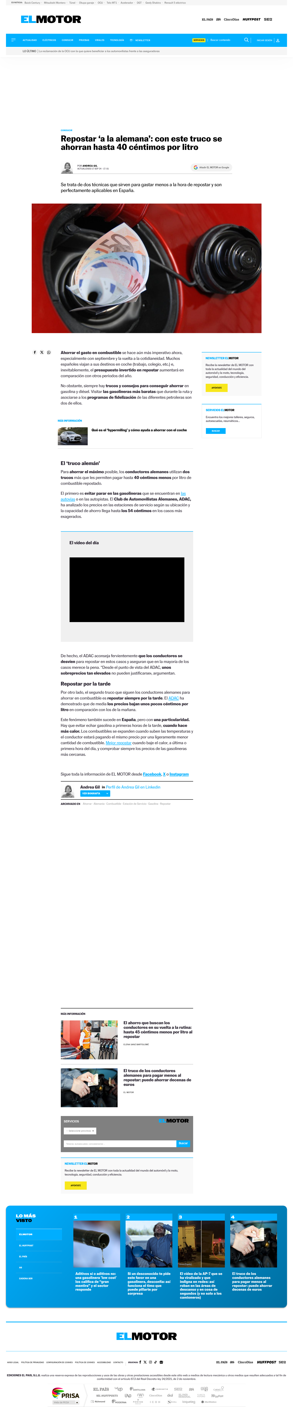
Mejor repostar (118, 742)
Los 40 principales (120, 1389)
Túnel (72, 2)
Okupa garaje (86, 2)
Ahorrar (87, 803)
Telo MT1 (112, 2)
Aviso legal (13, 1362)
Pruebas (84, 40)
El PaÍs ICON (155, 1401)
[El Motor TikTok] (155, 1362)
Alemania (98, 803)
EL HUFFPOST (26, 1245)
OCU (100, 2)
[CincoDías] (231, 20)
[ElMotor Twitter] (145, 1362)
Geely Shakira (153, 2)
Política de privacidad (32, 1362)
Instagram (179, 774)
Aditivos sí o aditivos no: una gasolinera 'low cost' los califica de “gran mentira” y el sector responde (96, 1282)
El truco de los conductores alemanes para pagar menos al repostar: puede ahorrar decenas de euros (157, 1077)
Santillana (139, 1389)
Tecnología (117, 40)
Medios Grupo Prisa (65, 1402)
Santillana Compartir (160, 1389)
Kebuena (214, 1395)
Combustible (113, 803)
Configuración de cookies (59, 1362)
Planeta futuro (200, 1395)
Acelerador (127, 2)
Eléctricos (49, 40)
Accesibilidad (104, 1362)
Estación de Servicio (134, 803)
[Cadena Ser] (268, 20)
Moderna (118, 1401)
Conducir (67, 40)
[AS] (218, 20)
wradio (140, 1395)
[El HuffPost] (251, 20)
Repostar (165, 803)
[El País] (207, 20)
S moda (171, 1401)
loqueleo (189, 1401)
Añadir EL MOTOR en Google (214, 167)
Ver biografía (91, 793)
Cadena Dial (170, 1395)
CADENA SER (25, 1278)
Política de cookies (85, 1362)
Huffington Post (106, 1395)
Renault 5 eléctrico (175, 2)
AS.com (189, 1389)
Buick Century (33, 2)
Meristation (208, 1401)
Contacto (118, 1362)
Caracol (217, 1389)
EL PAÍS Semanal (184, 1395)
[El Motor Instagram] (150, 1362)
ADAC (173, 698)
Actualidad (30, 40)
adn (202, 1389)
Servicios (199, 40)
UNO (128, 1395)
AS (20, 1267)
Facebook (152, 774)
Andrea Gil (90, 165)
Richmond (98, 1401)
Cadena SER (177, 1389)
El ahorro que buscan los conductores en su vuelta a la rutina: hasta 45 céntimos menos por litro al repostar (158, 1029)
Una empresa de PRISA (65, 1392)
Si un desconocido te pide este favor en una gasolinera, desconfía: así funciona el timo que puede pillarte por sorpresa (149, 1284)
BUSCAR (216, 431)
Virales (99, 40)
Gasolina (153, 803)
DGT (139, 2)
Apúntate (76, 1185)
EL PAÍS (23, 1256)
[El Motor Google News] (161, 1363)
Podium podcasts (138, 1401)
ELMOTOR (25, 1234)
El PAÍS (100, 1389)
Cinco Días (155, 1395)
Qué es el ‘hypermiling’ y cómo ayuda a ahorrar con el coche (139, 430)
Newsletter (142, 40)
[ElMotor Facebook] (140, 1362)
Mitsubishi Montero (55, 2)
